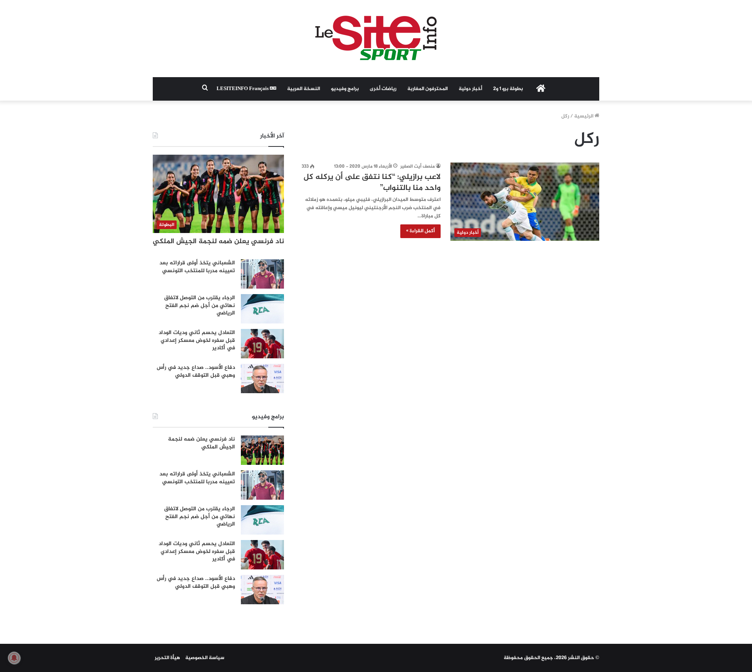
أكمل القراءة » (420, 231)
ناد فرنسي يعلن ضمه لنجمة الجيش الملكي (218, 241)
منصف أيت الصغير (417, 166)
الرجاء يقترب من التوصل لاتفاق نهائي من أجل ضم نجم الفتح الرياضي (199, 305)
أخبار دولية (470, 89)
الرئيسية (584, 116)
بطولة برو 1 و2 (508, 89)
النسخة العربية (303, 89)
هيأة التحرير (167, 658)
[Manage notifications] (14, 658)
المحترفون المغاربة (427, 89)
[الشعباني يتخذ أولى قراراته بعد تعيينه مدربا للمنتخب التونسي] (262, 274)
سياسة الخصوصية (204, 658)
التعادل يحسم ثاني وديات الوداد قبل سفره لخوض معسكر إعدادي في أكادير (197, 340)
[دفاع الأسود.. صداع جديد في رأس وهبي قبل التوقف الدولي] (262, 378)
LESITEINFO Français (243, 89)
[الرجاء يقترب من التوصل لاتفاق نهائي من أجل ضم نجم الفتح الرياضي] (262, 308)
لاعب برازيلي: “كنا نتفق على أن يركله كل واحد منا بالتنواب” (372, 183)
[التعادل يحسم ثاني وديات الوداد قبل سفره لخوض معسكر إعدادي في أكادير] (262, 343)
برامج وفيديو (345, 89)
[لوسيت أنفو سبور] (376, 38)
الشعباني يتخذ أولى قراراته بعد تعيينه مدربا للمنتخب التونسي (197, 266)
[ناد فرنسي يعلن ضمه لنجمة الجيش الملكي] (262, 450)
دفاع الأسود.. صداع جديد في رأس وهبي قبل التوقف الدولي (196, 371)
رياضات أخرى (383, 89)
